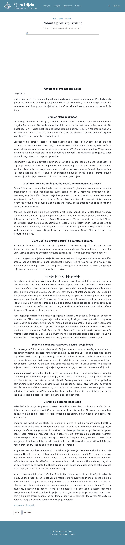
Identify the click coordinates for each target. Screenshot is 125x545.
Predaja (27, 512)
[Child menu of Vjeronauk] (68, 6)
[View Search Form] (109, 6)
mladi (18, 512)
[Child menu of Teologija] (47, 6)
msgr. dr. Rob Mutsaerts (53, 28)
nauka (38, 319)
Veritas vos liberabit (62, 19)
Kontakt (117, 6)
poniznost (78, 430)
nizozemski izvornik (24, 505)
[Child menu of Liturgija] (58, 6)
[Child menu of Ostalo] (78, 6)
